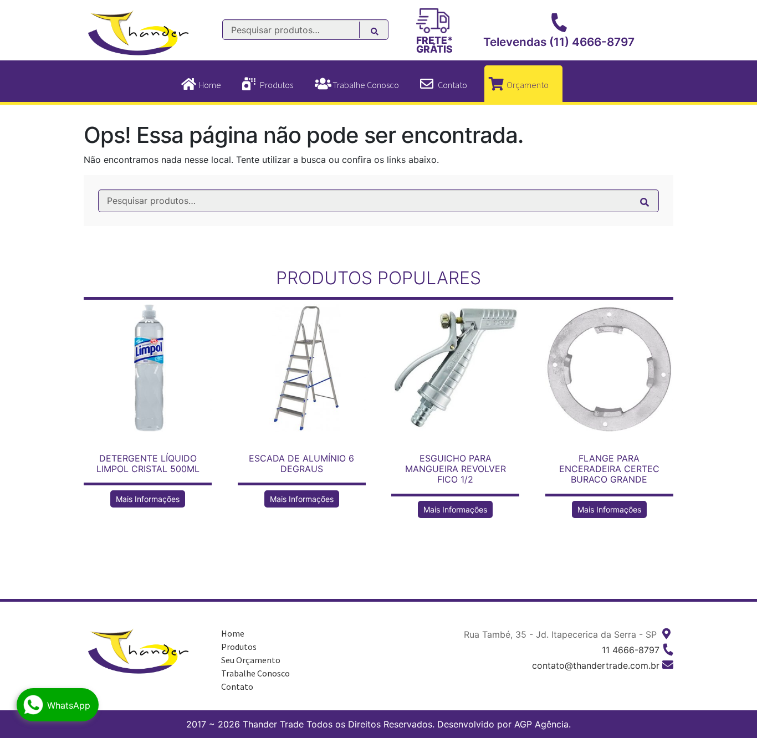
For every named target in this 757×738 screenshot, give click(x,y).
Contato (452, 84)
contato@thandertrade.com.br (595, 665)
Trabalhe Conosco (366, 84)
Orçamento (528, 84)
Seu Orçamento (250, 659)
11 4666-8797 (630, 649)
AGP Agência (541, 724)
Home (210, 84)
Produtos (276, 84)
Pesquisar (380, 33)
